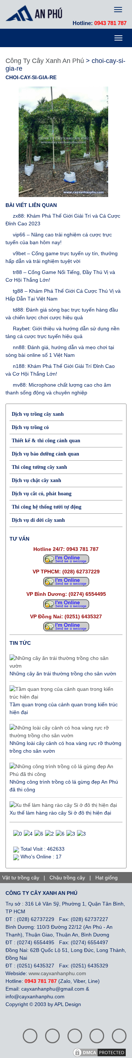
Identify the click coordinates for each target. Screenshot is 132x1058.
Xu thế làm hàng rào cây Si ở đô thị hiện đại (60, 813)
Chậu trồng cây (67, 878)
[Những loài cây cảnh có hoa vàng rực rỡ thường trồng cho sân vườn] (64, 731)
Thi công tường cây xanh (39, 467)
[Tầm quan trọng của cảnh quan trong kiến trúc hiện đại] (64, 693)
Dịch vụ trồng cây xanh (38, 414)
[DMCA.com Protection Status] (102, 1052)
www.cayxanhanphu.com (57, 973)
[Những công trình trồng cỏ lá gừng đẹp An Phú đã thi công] (64, 770)
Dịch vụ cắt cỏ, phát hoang (42, 493)
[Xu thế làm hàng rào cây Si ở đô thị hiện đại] (63, 805)
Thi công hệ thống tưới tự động (46, 507)
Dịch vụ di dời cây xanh (38, 520)
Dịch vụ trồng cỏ (30, 427)
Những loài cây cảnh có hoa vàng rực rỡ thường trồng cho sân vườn (65, 747)
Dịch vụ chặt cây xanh (36, 480)
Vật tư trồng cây (20, 878)
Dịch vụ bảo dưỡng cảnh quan (45, 454)
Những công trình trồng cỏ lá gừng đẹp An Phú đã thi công (64, 785)
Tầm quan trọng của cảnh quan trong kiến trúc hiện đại (64, 708)
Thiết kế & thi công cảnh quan (46, 440)
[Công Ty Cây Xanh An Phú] (36, 13)
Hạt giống (106, 878)
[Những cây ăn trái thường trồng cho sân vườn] (64, 662)
